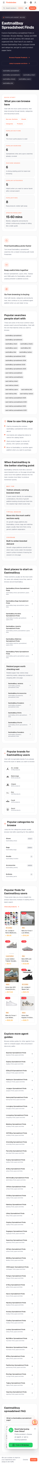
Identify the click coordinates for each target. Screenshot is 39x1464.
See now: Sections (12, 119)
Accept (33, 1460)
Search (32, 8)
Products (20, 124)
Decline (25, 1460)
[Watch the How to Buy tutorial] (35, 1422)
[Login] (35, 2)
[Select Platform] (26, 2)
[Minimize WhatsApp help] (35, 1429)
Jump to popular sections (18, 63)
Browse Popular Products (18, 57)
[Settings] (31, 2)
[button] (19, 8)
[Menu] (4, 2)
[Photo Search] (26, 8)
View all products (10, 907)
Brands (24, 119)
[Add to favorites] (16, 914)
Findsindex (11, 2)
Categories (9, 124)
